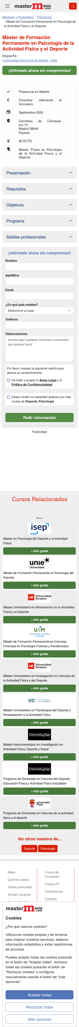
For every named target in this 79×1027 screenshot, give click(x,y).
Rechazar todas (39, 1007)
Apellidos (12, 275)
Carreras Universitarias (54, 901)
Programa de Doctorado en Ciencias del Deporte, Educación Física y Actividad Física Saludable (36, 780)
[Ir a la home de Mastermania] (32, 6)
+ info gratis (39, 551)
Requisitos (16, 189)
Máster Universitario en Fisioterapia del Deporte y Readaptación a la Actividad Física (37, 712)
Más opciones (39, 1019)
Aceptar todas (39, 994)
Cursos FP (52, 884)
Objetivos (15, 205)
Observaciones (16, 334)
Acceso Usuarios (19, 894)
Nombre (11, 261)
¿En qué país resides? (21, 305)
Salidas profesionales (26, 237)
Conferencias (54, 891)
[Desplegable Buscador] (73, 6)
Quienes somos (18, 879)
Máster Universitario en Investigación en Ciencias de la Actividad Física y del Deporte (39, 678)
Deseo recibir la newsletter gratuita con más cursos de (41, 399)
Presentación (18, 173)
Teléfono (11, 319)
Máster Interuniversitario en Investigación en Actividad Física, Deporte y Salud (33, 746)
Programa (15, 221)
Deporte (29, 848)
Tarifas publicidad (20, 887)
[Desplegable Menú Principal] (7, 6)
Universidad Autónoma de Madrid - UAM (29, 60)
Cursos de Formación (52, 874)
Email (9, 290)
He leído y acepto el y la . (37, 382)
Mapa (11, 872)
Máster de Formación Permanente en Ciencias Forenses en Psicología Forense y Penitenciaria (36, 643)
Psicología (48, 848)
